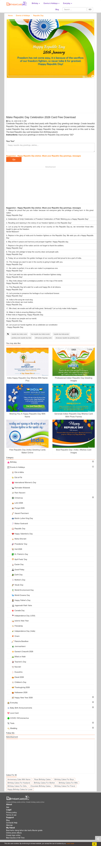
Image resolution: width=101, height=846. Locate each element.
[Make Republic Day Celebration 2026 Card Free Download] (50, 48)
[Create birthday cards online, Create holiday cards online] (17, 3)
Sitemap (9, 825)
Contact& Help (11, 822)
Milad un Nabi (20, 656)
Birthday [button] (35, 3)
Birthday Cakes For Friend (64, 786)
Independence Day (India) (25, 631)
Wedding (13, 728)
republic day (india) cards (19, 334)
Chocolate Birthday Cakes (40, 786)
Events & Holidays (17, 467)
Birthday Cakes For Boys (64, 779)
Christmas (19, 497)
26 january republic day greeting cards (67, 338)
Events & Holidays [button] (51, 3)
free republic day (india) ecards (40, 334)
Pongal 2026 (20, 508)
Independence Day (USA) (25, 615)
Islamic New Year (22, 620)
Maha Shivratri (20, 538)
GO (90, 9)
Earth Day (19, 574)
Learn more (70, 843)
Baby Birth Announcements (21, 707)
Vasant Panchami (22, 513)
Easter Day (19, 564)
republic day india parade (61, 334)
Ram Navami (20, 492)
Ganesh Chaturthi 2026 (24, 651)
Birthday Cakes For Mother (44, 782)
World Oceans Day (22, 595)
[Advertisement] (50, 95)
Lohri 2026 (19, 502)
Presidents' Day (21, 544)
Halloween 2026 (21, 692)
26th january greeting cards (43, 338)
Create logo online (13, 835)
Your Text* (10, 141)
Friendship (19, 625)
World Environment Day (24, 590)
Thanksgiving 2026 (22, 687)
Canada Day (20, 610)
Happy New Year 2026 (24, 697)
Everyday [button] (67, 3)
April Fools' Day (21, 559)
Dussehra (18, 672)
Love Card (14, 713)
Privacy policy (11, 812)
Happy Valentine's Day (24, 533)
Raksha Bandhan (21, 641)
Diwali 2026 (19, 677)
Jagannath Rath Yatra (23, 605)
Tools (12, 723)
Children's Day (20, 682)
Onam (17, 636)
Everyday (14, 702)
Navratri (18, 666)
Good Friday (19, 569)
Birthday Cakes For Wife (68, 782)
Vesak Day (19, 584)
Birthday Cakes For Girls (17, 786)
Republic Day (20, 528)
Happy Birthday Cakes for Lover (20, 789)
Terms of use (11, 815)
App (7, 807)
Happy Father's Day (23, 600)
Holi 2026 (18, 549)
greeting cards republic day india (21, 338)
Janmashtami (20, 646)
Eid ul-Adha (19, 472)
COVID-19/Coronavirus (19, 718)
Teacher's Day (20, 661)
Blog (57, 9)
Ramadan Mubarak (22, 487)
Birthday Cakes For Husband (19, 782)
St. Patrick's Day (21, 554)
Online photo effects (14, 832)
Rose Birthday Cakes (42, 779)
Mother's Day (20, 579)
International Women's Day (25, 482)
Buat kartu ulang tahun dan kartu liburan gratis (24, 830)
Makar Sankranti (21, 523)
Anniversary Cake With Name (19, 779)
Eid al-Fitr (18, 477)
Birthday (13, 462)
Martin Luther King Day (24, 518)
